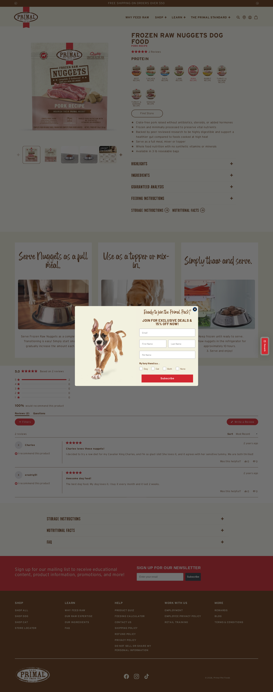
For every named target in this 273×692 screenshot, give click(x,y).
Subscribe (167, 378)
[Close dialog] (195, 309)
